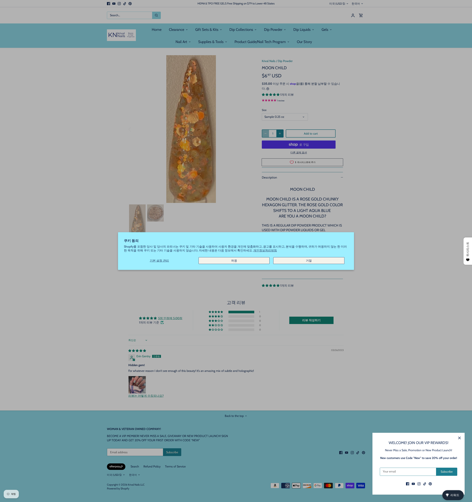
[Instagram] (419, 484)
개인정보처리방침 (265, 250)
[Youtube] (413, 484)
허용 (234, 260)
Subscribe (447, 471)
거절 (309, 260)
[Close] (459, 438)
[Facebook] (407, 484)
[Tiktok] (424, 484)
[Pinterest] (430, 484)
